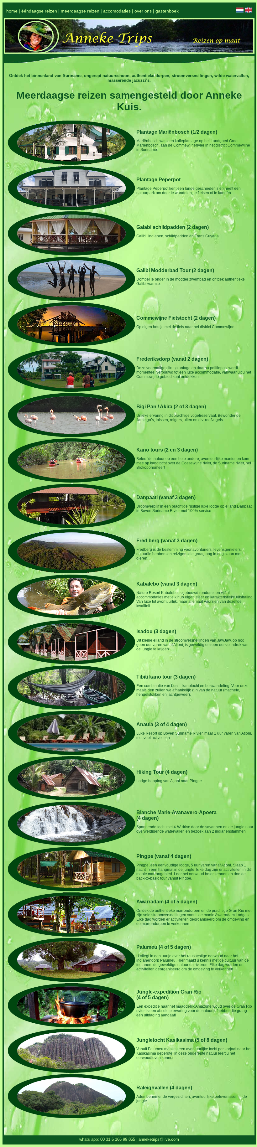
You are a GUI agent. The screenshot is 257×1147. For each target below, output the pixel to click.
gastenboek (167, 10)
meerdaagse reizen (80, 10)
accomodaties (117, 10)
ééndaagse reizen (39, 10)
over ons (143, 10)
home (12, 10)
